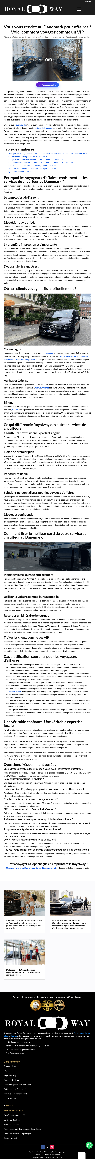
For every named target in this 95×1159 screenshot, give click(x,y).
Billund (15, 410)
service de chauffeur (67, 356)
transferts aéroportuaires (26, 360)
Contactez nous (10, 1098)
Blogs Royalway (10, 1075)
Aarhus (38, 388)
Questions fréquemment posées (22, 172)
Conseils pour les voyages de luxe (78, 37)
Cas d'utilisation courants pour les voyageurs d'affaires (32, 165)
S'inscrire (88, 1)
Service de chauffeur (12, 1120)
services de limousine (42, 128)
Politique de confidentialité (15, 1089)
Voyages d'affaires (11, 37)
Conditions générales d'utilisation (17, 1084)
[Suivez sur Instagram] (52, 1147)
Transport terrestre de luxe (55, 37)
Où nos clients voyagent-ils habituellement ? (27, 156)
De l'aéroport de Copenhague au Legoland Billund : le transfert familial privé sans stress (23, 972)
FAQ (5, 1070)
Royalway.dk (20, 125)
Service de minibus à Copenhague (17, 1133)
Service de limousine (12, 1124)
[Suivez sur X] (47, 1147)
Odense (45, 388)
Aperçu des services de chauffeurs (31, 37)
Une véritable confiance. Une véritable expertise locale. (32, 169)
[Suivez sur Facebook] (43, 1147)
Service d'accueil (10, 1138)
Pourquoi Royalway (11, 1080)
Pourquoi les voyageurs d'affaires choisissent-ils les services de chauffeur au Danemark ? (47, 153)
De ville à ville (14, 692)
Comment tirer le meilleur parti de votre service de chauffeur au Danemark (40, 162)
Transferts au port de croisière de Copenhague (22, 1129)
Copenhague (48, 353)
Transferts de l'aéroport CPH (15, 1115)
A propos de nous (11, 1066)
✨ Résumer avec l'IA (47, 85)
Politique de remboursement (15, 1093)
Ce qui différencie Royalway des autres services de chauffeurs (35, 159)
